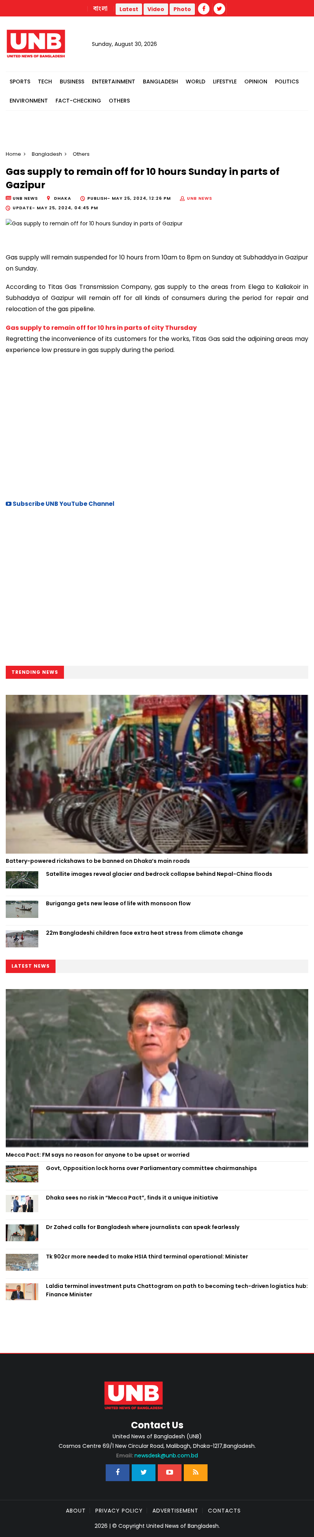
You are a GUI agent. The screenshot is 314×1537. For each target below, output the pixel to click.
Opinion (255, 81)
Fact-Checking (78, 100)
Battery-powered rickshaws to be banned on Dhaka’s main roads (98, 861)
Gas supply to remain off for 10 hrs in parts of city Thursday (101, 327)
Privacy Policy (119, 1510)
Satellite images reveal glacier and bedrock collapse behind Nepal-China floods (159, 874)
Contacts (224, 1510)
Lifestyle (225, 81)
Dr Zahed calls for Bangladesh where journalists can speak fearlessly (142, 1227)
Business (72, 81)
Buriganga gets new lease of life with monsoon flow (118, 903)
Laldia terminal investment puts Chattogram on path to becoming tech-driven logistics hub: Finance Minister (177, 1290)
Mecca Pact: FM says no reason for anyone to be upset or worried (98, 1155)
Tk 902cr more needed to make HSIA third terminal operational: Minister (147, 1256)
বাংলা (100, 8)
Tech (45, 81)
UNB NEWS (199, 198)
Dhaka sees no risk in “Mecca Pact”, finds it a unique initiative (132, 1197)
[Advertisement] (157, 425)
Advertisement (175, 1510)
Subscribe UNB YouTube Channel (62, 504)
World (195, 81)
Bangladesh (160, 81)
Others (119, 100)
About (76, 1510)
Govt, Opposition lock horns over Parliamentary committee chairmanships (151, 1168)
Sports (20, 81)
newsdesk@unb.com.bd (157, 1455)
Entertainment (113, 81)
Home (13, 154)
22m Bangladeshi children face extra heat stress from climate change (144, 933)
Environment (29, 100)
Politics (287, 81)
